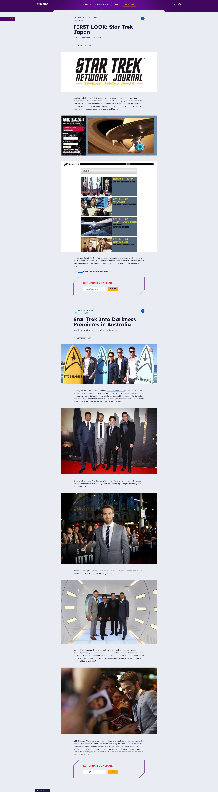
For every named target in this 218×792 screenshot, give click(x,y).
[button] (42, 4)
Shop (117, 4)
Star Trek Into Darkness (83, 310)
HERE (80, 272)
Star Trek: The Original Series (85, 17)
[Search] (175, 4)
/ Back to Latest (8, 19)
